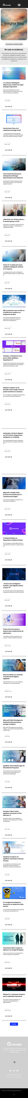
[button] (14, 1024)
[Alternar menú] (19, 5)
